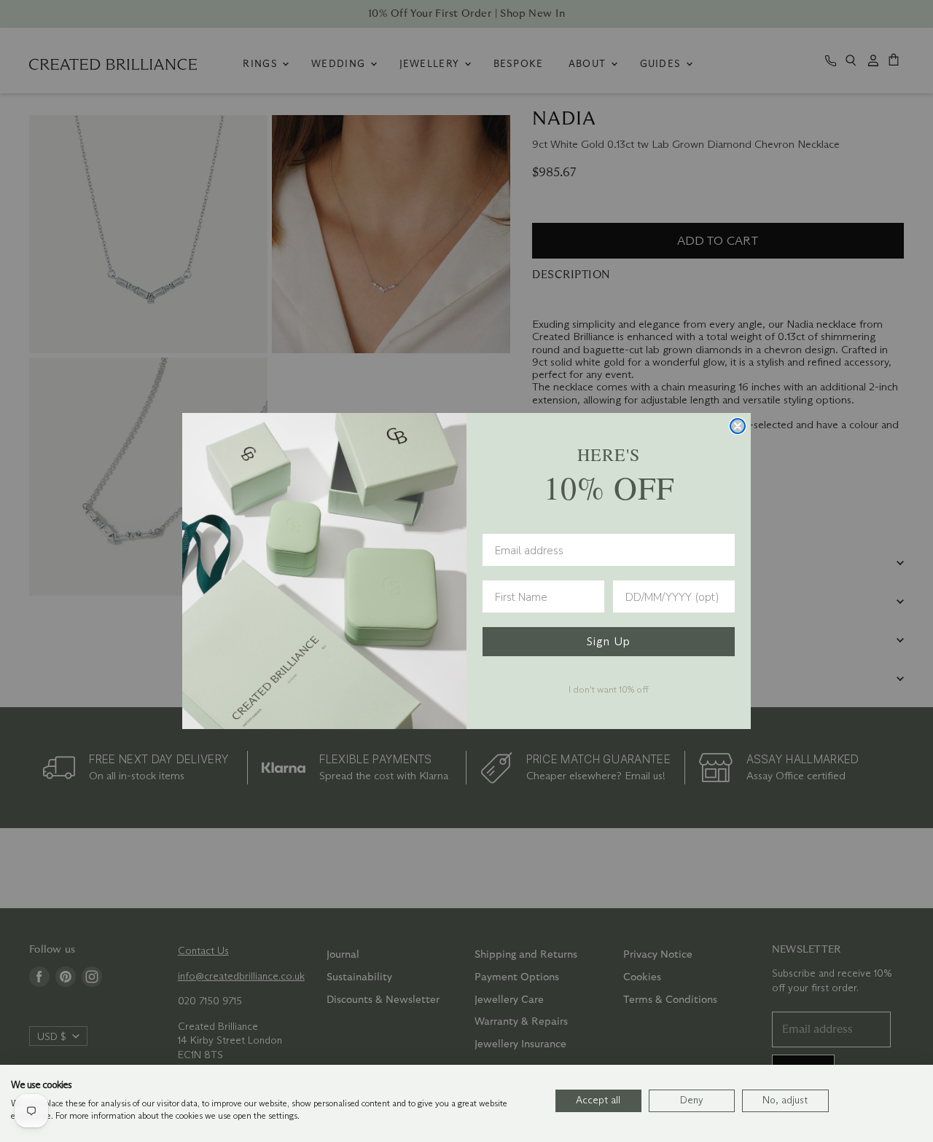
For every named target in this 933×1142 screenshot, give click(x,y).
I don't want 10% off (609, 689)
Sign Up (609, 641)
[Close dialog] (737, 426)
